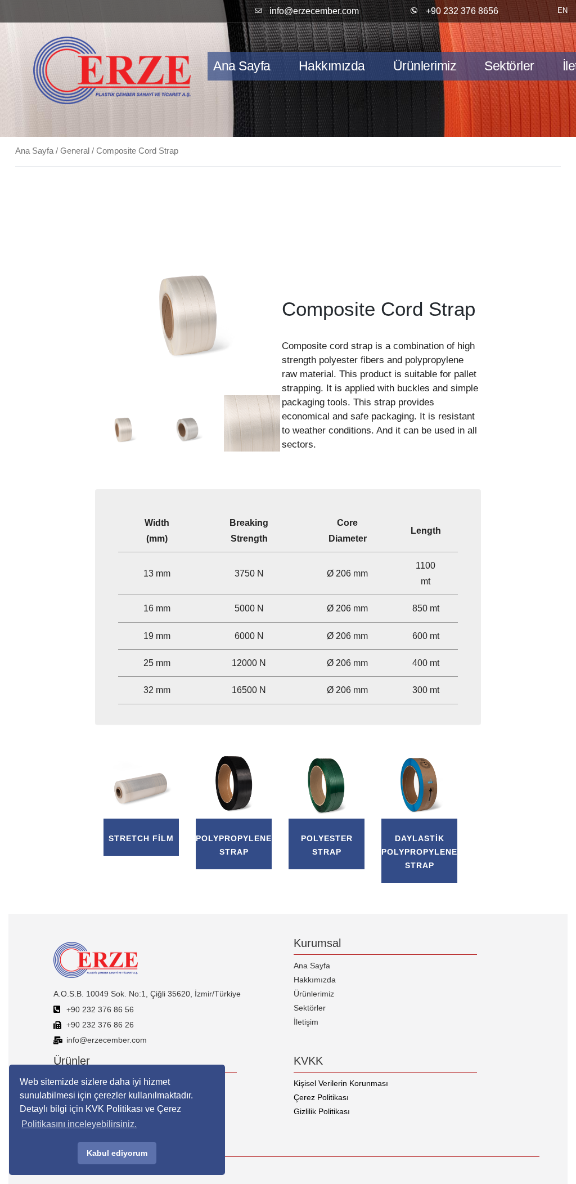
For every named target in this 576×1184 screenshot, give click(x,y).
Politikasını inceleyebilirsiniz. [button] (79, 1124)
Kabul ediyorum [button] (117, 1153)
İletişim (306, 1021)
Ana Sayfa (242, 66)
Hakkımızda (332, 66)
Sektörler (509, 66)
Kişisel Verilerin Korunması (341, 1083)
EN (562, 10)
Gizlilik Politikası (322, 1111)
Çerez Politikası (321, 1097)
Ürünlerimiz (425, 66)
